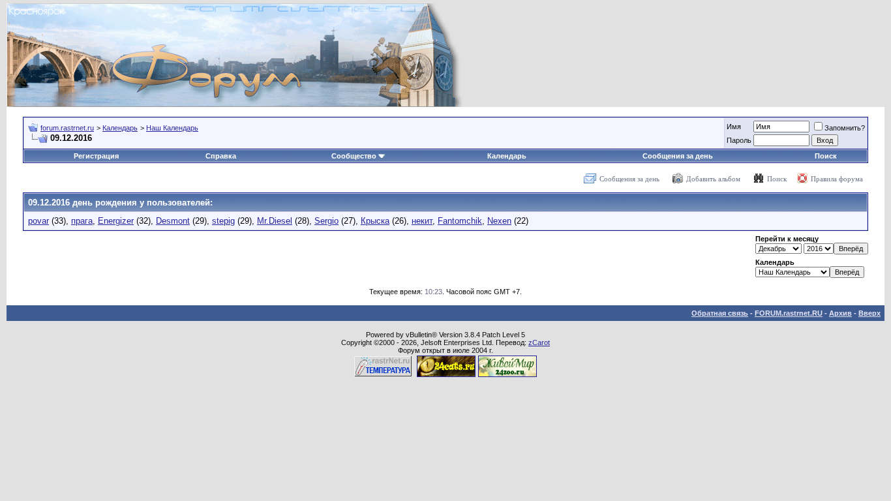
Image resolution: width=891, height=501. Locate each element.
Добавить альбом (713, 179)
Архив (840, 313)
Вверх (869, 313)
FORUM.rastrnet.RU (789, 313)
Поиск (826, 156)
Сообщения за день (677, 156)
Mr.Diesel (274, 221)
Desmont (173, 221)
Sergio (326, 221)
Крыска (375, 221)
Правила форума (837, 179)
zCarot (539, 342)
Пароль (739, 140)
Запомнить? (844, 128)
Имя (734, 126)
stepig (223, 221)
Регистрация (96, 156)
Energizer (116, 221)
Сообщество (353, 156)
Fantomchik (460, 221)
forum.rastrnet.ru (67, 128)
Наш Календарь (172, 128)
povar (38, 221)
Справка (220, 156)
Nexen (499, 221)
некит (422, 221)
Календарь (120, 128)
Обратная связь (719, 313)
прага (82, 221)
